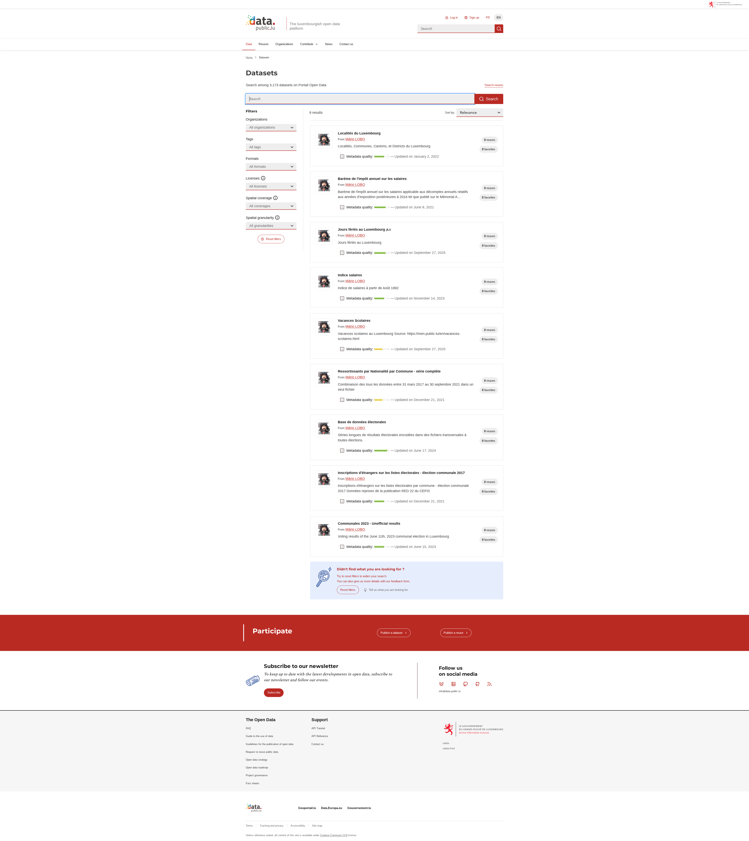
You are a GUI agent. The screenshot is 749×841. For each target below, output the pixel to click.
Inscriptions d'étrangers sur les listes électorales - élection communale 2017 (401, 473)
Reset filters (273, 239)
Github (477, 684)
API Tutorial (318, 728)
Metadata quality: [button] (342, 156)
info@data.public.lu (450, 691)
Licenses (253, 178)
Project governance (257, 775)
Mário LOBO (355, 139)
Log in (454, 17)
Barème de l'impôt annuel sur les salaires (372, 179)
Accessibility (298, 825)
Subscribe (273, 692)
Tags (249, 139)
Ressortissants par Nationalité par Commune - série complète (389, 371)
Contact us (346, 44)
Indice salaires (350, 275)
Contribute (306, 44)
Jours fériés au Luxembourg (364, 229)
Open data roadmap (257, 767)
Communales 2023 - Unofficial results (369, 523)
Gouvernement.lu (359, 808)
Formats (252, 159)
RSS (489, 684)
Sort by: (450, 112)
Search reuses (494, 85)
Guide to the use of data (259, 736)
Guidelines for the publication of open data (269, 744)
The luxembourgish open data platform (315, 26)
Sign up (474, 17)
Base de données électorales (362, 422)
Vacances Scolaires (354, 321)
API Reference (319, 736)
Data (249, 44)
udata (446, 743)
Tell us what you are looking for (388, 589)
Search (499, 28)
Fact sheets (252, 783)
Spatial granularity (260, 218)
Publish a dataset (391, 632)
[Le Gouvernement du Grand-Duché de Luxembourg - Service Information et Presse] (474, 729)
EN (499, 17)
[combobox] (456, 28)
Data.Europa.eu (331, 808)
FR (488, 17)
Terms (250, 825)
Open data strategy (256, 759)
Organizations (284, 44)
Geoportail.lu (307, 808)
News (329, 44)
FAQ (248, 728)
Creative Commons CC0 (333, 835)
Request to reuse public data (262, 751)
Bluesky (441, 684)
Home (249, 57)
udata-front (449, 748)
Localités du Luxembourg (359, 133)
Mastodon (465, 684)
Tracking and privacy (272, 825)
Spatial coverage (259, 198)
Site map (317, 825)
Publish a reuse (453, 632)
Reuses (264, 44)
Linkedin (453, 684)
